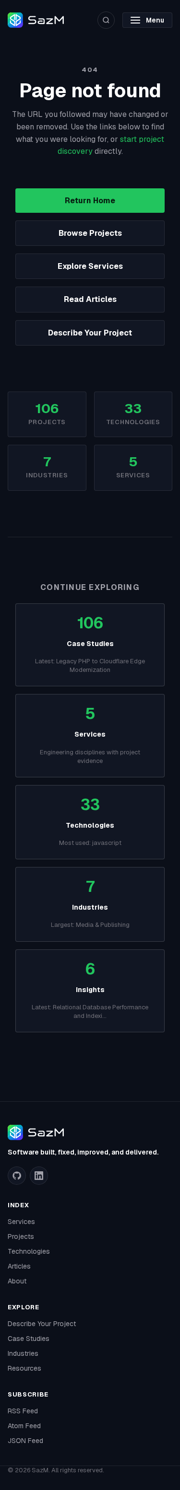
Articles (19, 1266)
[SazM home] (36, 20)
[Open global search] (106, 20)
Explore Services (90, 266)
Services (21, 1221)
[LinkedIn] (39, 1176)
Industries (23, 1353)
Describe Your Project (90, 333)
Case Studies (28, 1338)
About (17, 1281)
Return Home (90, 201)
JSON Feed (25, 1440)
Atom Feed (24, 1425)
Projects (21, 1236)
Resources (24, 1368)
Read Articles (90, 299)
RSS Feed (23, 1411)
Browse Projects (90, 233)
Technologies (29, 1251)
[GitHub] (17, 1176)
